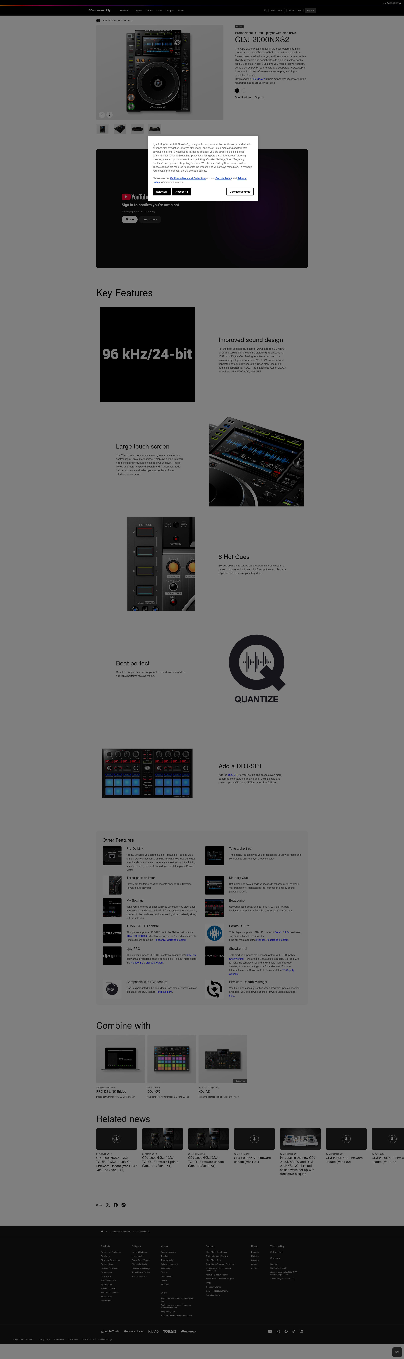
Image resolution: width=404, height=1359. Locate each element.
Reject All (161, 191)
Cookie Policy (223, 178)
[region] (203, 168)
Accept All (181, 191)
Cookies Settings (240, 191)
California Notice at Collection (188, 178)
